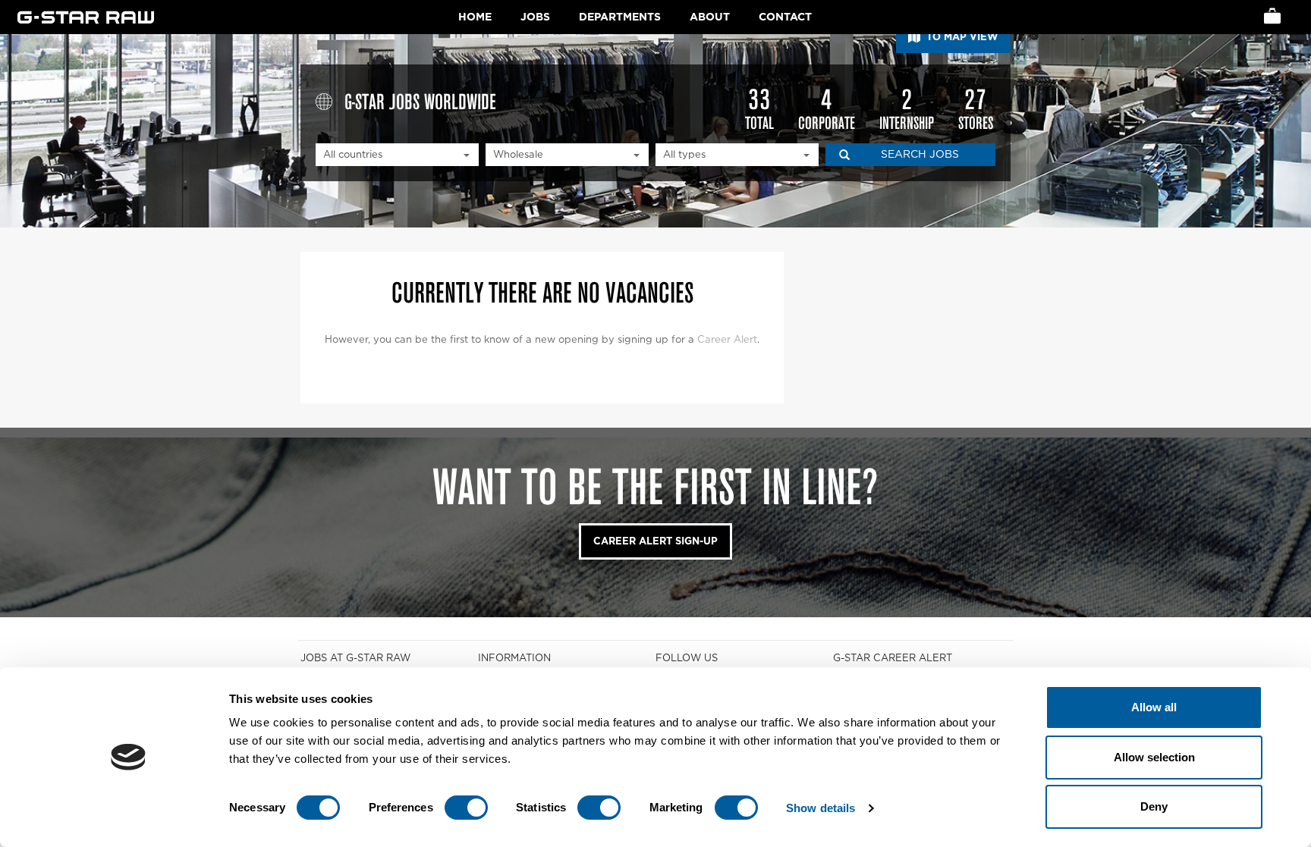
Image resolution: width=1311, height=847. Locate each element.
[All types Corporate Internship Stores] (737, 154)
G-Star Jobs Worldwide (420, 101)
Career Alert (727, 339)
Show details (820, 808)
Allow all (1154, 707)
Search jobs (920, 154)
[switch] (466, 807)
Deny (1154, 806)
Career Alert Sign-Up (655, 541)
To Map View (960, 36)
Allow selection (1154, 757)
